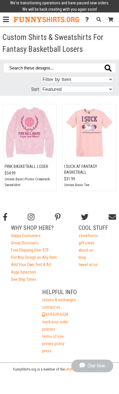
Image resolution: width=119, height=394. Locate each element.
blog (82, 257)
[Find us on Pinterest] (58, 217)
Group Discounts (25, 243)
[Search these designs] (108, 68)
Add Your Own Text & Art (31, 264)
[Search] (100, 19)
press (46, 351)
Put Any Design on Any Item (34, 257)
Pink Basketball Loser (26, 166)
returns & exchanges (59, 300)
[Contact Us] (88, 19)
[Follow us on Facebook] (5, 217)
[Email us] (112, 217)
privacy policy (53, 343)
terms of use (53, 336)
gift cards (86, 243)
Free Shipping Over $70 (30, 250)
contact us (51, 307)
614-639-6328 (56, 314)
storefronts (88, 235)
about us (86, 250)
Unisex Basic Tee (76, 185)
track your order (55, 322)
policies (48, 329)
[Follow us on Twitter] (84, 217)
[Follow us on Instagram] (31, 217)
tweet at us (88, 264)
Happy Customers (25, 235)
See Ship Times (23, 279)
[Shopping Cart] (112, 19)
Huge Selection (23, 272)
